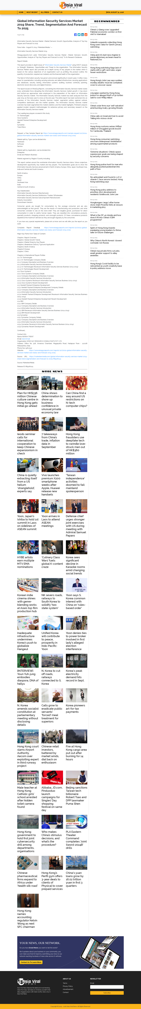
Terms (65, 983)
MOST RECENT (32, 12)
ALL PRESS (45, 12)
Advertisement (68, 989)
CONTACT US (57, 12)
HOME (21, 12)
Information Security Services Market (58, 65)
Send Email (26, 339)
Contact (66, 992)
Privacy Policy (68, 986)
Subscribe (106, 993)
